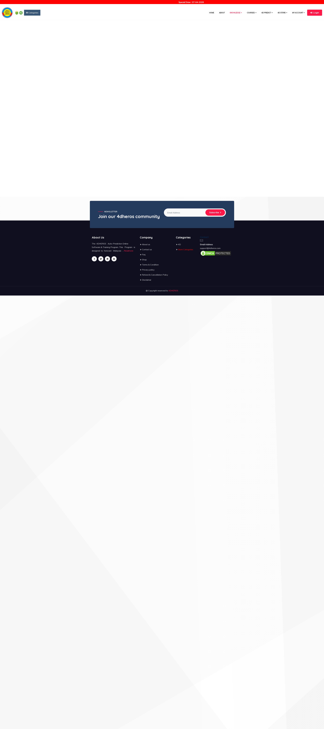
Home (211, 13)
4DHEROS (173, 290)
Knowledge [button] (235, 13)
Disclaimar (146, 280)
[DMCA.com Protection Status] (216, 253)
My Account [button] (297, 13)
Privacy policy (148, 269)
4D (179, 244)
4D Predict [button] (266, 13)
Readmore (128, 250)
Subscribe (214, 212)
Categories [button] (33, 12)
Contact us (147, 249)
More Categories (185, 249)
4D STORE (282, 13)
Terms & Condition (150, 264)
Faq (143, 254)
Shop (144, 259)
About (222, 13)
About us (146, 244)
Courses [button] (251, 13)
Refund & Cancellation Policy (155, 275)
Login (316, 12)
